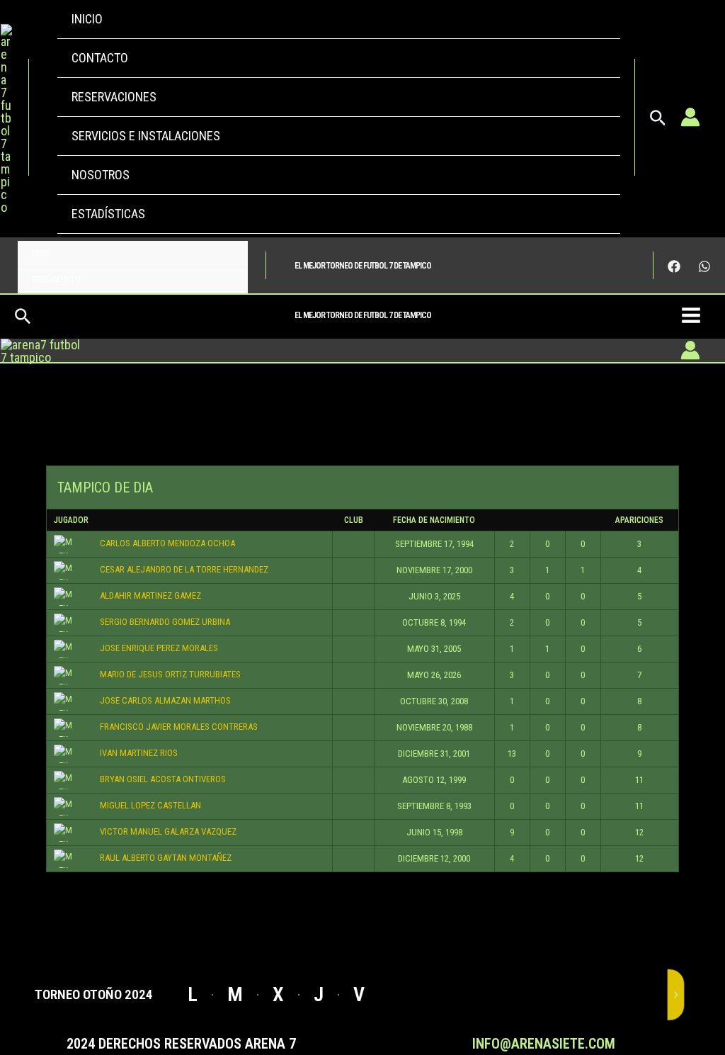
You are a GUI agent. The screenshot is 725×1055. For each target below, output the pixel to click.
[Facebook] (674, 266)
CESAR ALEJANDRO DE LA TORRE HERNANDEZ (184, 569)
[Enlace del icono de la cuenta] (690, 117)
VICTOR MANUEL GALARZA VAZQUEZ (168, 831)
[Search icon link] (658, 121)
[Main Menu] (690, 315)
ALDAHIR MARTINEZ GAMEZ (150, 595)
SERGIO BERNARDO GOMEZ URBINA (165, 621)
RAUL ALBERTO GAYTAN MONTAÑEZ (166, 857)
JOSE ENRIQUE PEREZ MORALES (159, 648)
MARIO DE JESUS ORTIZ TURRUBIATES (170, 674)
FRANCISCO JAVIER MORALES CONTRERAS (179, 726)
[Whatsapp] (704, 266)
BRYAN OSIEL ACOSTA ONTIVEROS (163, 779)
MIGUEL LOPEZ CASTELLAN (150, 805)
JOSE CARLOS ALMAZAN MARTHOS (165, 700)
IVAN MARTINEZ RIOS (139, 752)
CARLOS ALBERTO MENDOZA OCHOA (167, 543)
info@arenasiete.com (543, 1043)
